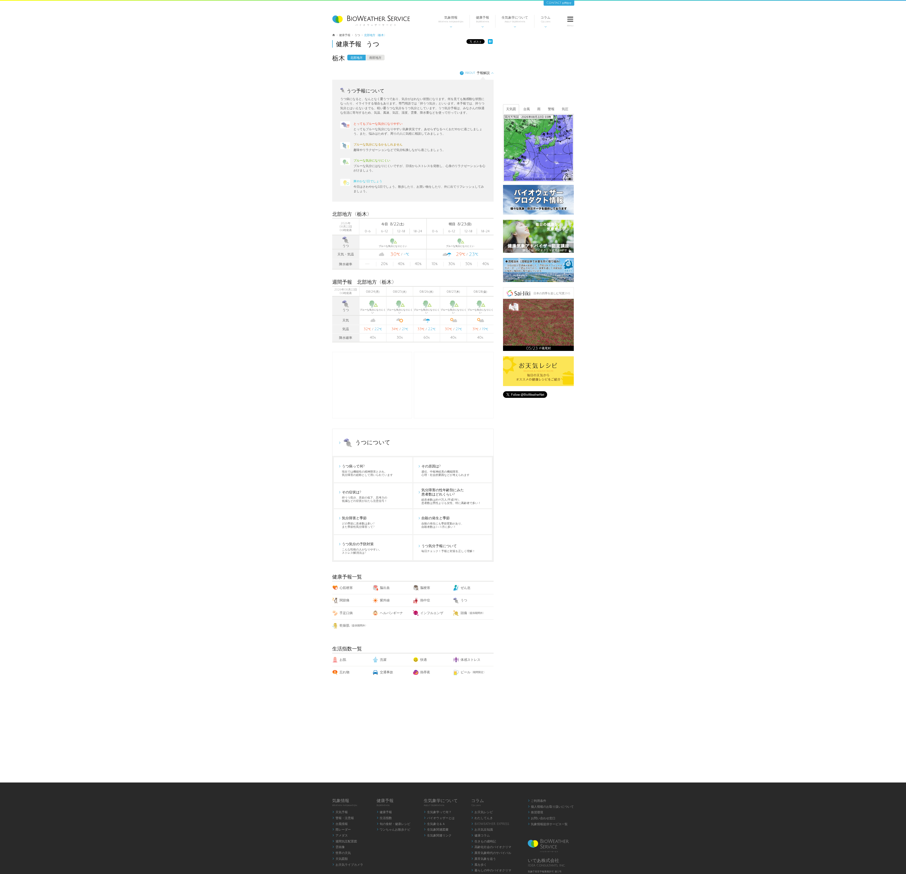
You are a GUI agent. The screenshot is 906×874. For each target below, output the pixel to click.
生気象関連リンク (438, 835)
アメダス (340, 835)
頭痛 (473, 613)
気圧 (565, 109)
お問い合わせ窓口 (542, 818)
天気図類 (340, 859)
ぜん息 (465, 588)
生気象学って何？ (438, 812)
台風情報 (340, 824)
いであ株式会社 (543, 860)
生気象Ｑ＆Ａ (434, 824)
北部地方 (356, 57)
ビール (473, 672)
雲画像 (338, 847)
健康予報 (482, 22)
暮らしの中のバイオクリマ (491, 870)
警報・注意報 (343, 818)
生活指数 (384, 818)
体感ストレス (470, 660)
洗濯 (383, 660)
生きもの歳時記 (483, 841)
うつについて (372, 442)
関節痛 (344, 600)
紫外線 (385, 600)
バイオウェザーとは (439, 818)
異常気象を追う (483, 859)
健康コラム (480, 835)
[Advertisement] (453, 385)
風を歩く (479, 864)
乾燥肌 (354, 625)
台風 (526, 109)
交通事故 (386, 672)
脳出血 (385, 588)
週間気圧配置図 (344, 841)
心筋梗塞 (346, 588)
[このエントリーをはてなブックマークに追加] (490, 43)
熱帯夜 (425, 672)
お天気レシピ (482, 812)
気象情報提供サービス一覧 (548, 824)
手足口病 (346, 613)
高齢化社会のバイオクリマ (491, 847)
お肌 (343, 660)
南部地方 (375, 57)
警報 (551, 109)
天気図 (511, 109)
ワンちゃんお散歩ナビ (394, 829)
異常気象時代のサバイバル (491, 853)
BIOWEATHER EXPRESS (490, 824)
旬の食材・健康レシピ (394, 824)
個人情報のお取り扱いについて (551, 806)
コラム (545, 22)
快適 (423, 660)
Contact (558, 2)
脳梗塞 (425, 588)
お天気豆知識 (482, 829)
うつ (464, 600)
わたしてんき (482, 818)
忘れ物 (344, 672)
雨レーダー (341, 829)
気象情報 (450, 22)
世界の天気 (341, 853)
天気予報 (340, 812)
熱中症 (425, 600)
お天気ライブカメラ (347, 864)
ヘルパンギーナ (391, 613)
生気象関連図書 (436, 829)
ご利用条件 (537, 801)
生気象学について (515, 22)
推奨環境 (535, 812)
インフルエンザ (431, 613)
